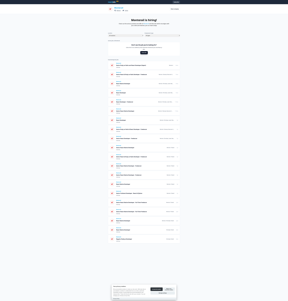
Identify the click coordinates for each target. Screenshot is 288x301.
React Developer (121, 93)
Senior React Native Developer (125, 111)
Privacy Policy (116, 298)
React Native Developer (123, 83)
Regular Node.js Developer (124, 239)
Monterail (118, 8)
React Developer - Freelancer (124, 102)
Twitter (126, 10)
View (170, 65)
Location (110, 33)
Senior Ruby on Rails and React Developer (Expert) (131, 65)
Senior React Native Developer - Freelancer (129, 166)
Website (119, 10)
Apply (175, 65)
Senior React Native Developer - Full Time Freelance (131, 202)
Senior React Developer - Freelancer (126, 138)
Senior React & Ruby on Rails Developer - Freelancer (131, 74)
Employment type (149, 33)
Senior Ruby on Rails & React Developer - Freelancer (131, 129)
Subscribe (144, 52)
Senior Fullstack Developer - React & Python (129, 193)
